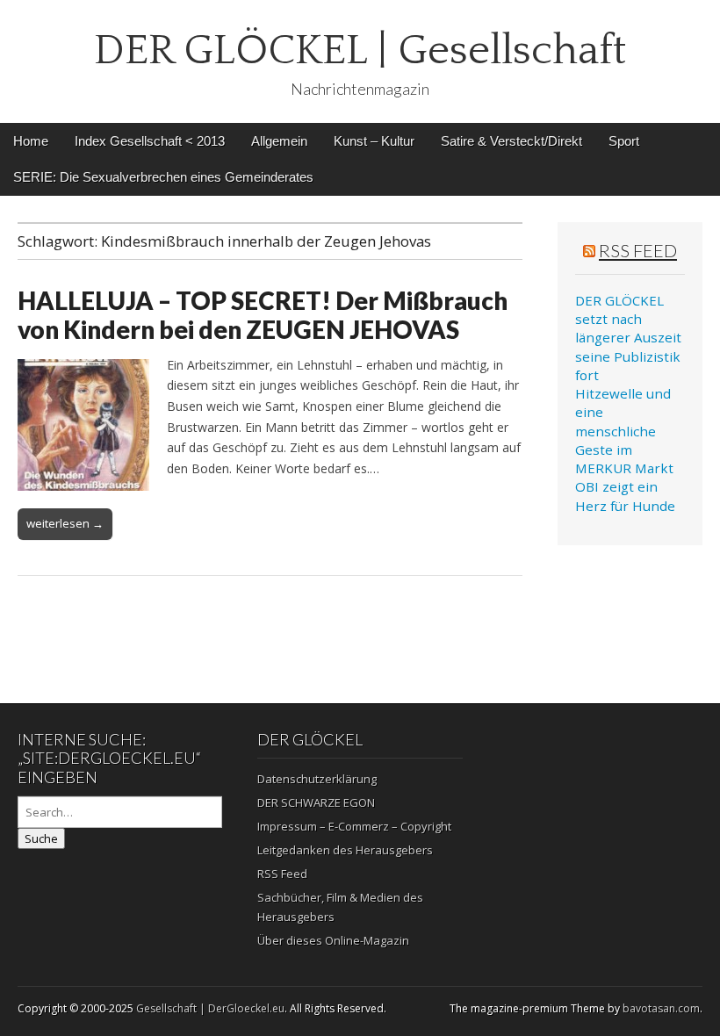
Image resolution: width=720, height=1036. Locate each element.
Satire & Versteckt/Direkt (511, 140)
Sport (623, 140)
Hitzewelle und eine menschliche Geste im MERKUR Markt (624, 431)
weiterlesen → (65, 523)
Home (30, 140)
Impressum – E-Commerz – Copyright (354, 826)
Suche (41, 838)
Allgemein (279, 140)
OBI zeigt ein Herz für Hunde (625, 496)
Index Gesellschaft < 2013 (150, 140)
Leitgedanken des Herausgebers (345, 850)
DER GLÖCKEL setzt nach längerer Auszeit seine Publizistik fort (628, 337)
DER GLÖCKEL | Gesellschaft (360, 50)
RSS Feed (638, 250)
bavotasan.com (661, 1008)
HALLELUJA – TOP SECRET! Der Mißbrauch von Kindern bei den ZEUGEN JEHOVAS (263, 315)
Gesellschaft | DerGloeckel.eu (210, 1008)
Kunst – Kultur (374, 140)
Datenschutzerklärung (317, 779)
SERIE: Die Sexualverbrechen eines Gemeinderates (163, 176)
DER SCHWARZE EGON (316, 802)
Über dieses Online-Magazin (333, 940)
